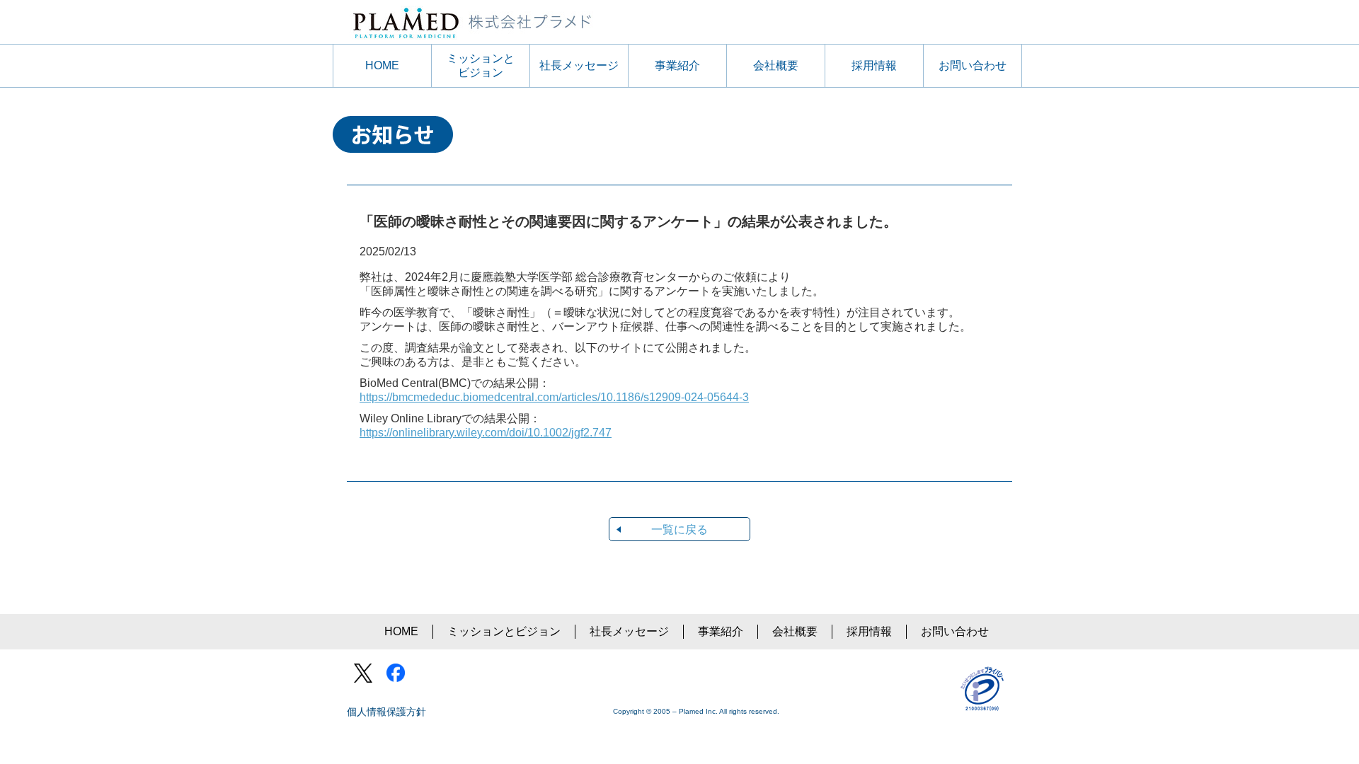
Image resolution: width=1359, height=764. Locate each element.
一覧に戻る (679, 529)
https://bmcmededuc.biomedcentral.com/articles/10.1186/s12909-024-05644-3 (554, 397)
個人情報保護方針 (386, 711)
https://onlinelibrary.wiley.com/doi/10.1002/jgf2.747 (486, 433)
